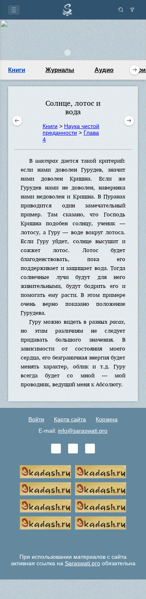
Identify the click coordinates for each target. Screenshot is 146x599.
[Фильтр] (132, 9)
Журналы (59, 69)
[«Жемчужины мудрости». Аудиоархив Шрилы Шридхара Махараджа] (100, 505)
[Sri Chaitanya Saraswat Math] (45, 471)
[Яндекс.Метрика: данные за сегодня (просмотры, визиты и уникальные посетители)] (73, 540)
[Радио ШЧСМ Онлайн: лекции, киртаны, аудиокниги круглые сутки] (45, 505)
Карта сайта (70, 419)
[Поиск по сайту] (121, 9)
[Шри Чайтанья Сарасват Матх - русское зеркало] (100, 488)
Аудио (104, 69)
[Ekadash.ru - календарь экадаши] (45, 488)
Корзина (107, 419)
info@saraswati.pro (82, 430)
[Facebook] (73, 448)
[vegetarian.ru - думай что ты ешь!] (100, 471)
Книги (16, 69)
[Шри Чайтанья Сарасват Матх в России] (45, 522)
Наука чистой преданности (71, 129)
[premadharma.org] (100, 522)
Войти (36, 419)
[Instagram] (90, 448)
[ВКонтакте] (56, 448)
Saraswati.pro (82, 563)
